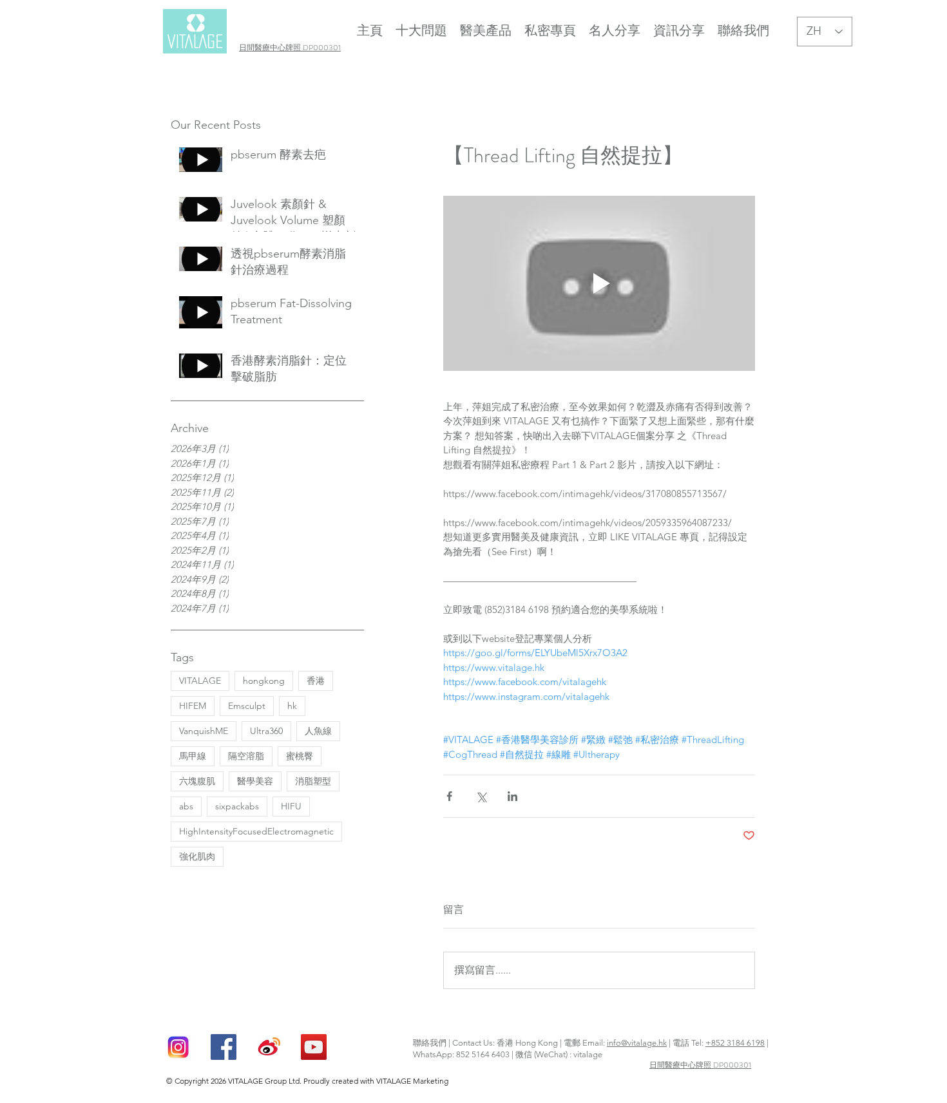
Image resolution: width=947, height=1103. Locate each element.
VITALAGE (200, 680)
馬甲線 (192, 756)
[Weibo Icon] (269, 1047)
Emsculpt (246, 706)
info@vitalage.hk (637, 1043)
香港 (316, 680)
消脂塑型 (313, 781)
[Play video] (599, 283)
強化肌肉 (197, 856)
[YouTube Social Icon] (314, 1047)
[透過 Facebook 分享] (449, 796)
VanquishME (203, 731)
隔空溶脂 (246, 756)
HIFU (291, 806)
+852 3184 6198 (735, 1043)
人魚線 (318, 731)
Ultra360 (266, 731)
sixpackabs (237, 806)
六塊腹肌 (197, 781)
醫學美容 (255, 781)
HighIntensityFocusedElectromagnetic (256, 831)
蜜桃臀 (299, 756)
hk (292, 706)
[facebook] (223, 1047)
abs (186, 806)
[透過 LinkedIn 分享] (512, 796)
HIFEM (192, 706)
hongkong (264, 680)
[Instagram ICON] (178, 1047)
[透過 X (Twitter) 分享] (481, 796)
